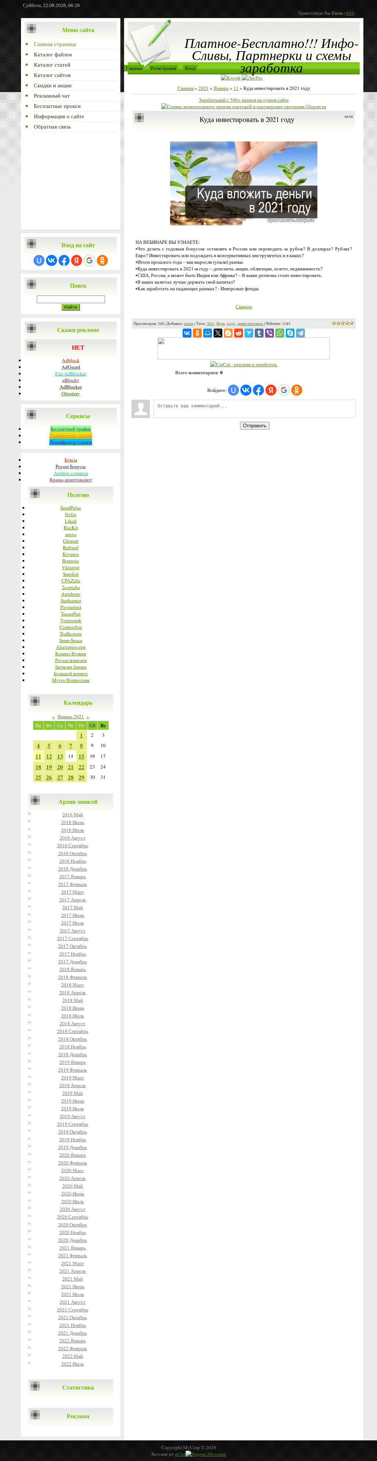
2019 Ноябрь (72, 1139)
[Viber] (269, 333)
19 (49, 767)
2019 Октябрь (72, 1131)
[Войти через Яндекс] (76, 260)
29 (81, 777)
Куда (220, 323)
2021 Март (72, 1263)
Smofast (71, 574)
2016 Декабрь (72, 868)
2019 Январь (72, 1062)
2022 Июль (72, 1363)
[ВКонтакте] (187, 333)
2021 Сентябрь (72, 1309)
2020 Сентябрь (72, 1216)
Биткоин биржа (71, 666)
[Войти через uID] (39, 260)
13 (60, 756)
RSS (350, 13)
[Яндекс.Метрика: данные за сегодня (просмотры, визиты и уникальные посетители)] (206, 1454)
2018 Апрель (72, 992)
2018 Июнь (72, 1008)
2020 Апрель (72, 1178)
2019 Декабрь (72, 1147)
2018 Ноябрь (72, 1046)
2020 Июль (72, 1201)
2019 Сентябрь (72, 1124)
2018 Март (72, 984)
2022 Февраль (72, 1348)
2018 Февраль (72, 977)
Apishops (70, 594)
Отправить (255, 425)
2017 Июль (72, 922)
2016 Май (72, 814)
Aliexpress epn (71, 647)
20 (60, 767)
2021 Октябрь (72, 1317)
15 (81, 756)
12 (49, 756)
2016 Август (72, 837)
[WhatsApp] (279, 333)
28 (71, 777)
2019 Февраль (72, 1069)
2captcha (71, 587)
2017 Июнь (72, 915)
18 (38, 767)
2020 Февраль (72, 1162)
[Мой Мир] (207, 333)
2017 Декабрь (72, 961)
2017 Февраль (72, 884)
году (231, 323)
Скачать (244, 306)
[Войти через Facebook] (64, 260)
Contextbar (71, 627)
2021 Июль (72, 1294)
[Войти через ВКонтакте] (51, 260)
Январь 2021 (70, 716)
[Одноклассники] (197, 333)
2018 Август (72, 1023)
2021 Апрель (72, 1271)
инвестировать (250, 323)
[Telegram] (300, 333)
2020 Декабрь (72, 1240)
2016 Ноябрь (72, 861)
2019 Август (72, 1116)
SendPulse (70, 507)
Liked (71, 521)
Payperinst (70, 607)
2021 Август (72, 1302)
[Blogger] (228, 333)
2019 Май (72, 1093)
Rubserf (70, 547)
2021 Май (72, 1278)
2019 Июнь (72, 1100)
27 (60, 777)
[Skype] (290, 333)
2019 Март (72, 1077)
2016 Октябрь (72, 853)
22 (81, 767)
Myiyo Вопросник (70, 680)
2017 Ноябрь (72, 953)
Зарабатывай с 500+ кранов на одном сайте (244, 100)
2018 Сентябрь (72, 1031)
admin (188, 323)
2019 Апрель (72, 1085)
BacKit (71, 527)
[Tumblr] (259, 333)
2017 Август (72, 930)
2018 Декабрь (72, 1054)
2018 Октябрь (72, 1039)
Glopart (70, 540)
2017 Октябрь (72, 946)
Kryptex (71, 554)
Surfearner (71, 600)
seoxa (71, 534)
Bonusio (70, 560)
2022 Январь (72, 1340)
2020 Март (72, 1170)
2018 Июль (72, 1015)
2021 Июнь (72, 1286)
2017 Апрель (72, 899)
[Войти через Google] (89, 260)
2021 (203, 88)
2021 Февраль (72, 1255)
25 (38, 777)
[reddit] (238, 333)
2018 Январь (72, 969)
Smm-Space (70, 640)
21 (71, 767)
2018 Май (72, 1000)
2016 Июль (72, 830)
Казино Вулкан (70, 653)
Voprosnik (70, 620)
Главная (134, 68)
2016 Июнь (72, 822)
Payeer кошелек (71, 660)
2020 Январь (72, 1155)
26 (49, 777)
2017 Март (72, 892)
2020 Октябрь (72, 1224)
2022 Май (72, 1356)
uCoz (180, 1454)
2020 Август (72, 1209)
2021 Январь (72, 1247)
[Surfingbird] (248, 333)
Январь (221, 88)
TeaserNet (71, 613)
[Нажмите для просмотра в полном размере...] (243, 223)
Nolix (71, 514)
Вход (190, 68)
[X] (218, 333)
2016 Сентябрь (72, 845)
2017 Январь (72, 876)
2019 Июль (72, 1108)
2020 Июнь (72, 1193)
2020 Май (72, 1186)
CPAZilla (70, 580)
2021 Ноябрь (72, 1325)
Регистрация (163, 68)
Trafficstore (71, 633)
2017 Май (72, 907)
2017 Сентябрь (72, 938)
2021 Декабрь (72, 1332)
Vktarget (71, 567)
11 (38, 756)
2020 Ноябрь (72, 1232)
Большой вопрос (71, 673)
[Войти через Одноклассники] (102, 260)
